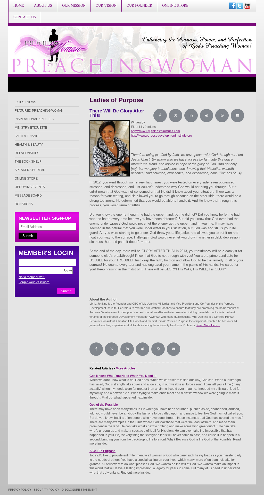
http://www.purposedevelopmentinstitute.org (161, 135)
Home (18, 5)
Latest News (25, 102)
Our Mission (74, 5)
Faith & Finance (27, 136)
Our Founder (139, 5)
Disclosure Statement (79, 489)
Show (67, 270)
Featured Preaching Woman (39, 110)
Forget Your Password (34, 282)
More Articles (126, 368)
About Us (43, 5)
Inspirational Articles (34, 119)
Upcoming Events (30, 187)
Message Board (28, 195)
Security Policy (46, 489)
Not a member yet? (32, 277)
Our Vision (106, 5)
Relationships (27, 153)
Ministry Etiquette (31, 127)
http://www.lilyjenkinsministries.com (155, 131)
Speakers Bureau (30, 170)
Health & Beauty (29, 144)
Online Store (175, 5)
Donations (24, 204)
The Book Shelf (28, 161)
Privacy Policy (19, 489)
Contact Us (24, 17)
